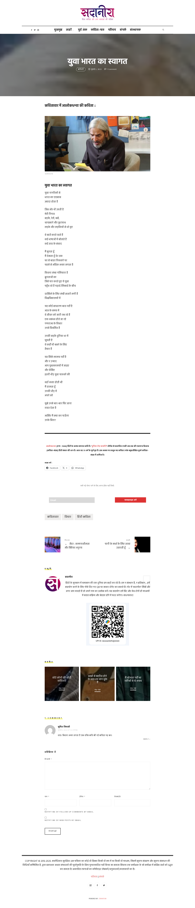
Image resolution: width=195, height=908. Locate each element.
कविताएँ (81, 69)
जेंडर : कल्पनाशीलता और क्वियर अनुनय (71, 545)
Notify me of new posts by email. (63, 820)
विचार (68, 517)
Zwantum (102, 899)
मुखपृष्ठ (58, 30)
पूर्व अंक (82, 30)
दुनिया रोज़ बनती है (99, 446)
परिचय (112, 30)
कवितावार (53, 517)
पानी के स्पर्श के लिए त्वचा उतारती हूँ (124, 545)
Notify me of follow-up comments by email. (69, 812)
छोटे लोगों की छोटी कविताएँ (61, 679)
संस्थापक (135, 30)
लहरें (69, 30)
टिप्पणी (48, 759)
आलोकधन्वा (51, 446)
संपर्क (123, 30)
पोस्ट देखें (62, 688)
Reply (146, 739)
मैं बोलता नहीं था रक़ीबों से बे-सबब (133, 679)
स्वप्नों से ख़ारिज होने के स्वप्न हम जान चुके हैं (97, 679)
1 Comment (112, 69)
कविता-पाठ (97, 30)
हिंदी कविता (84, 517)
